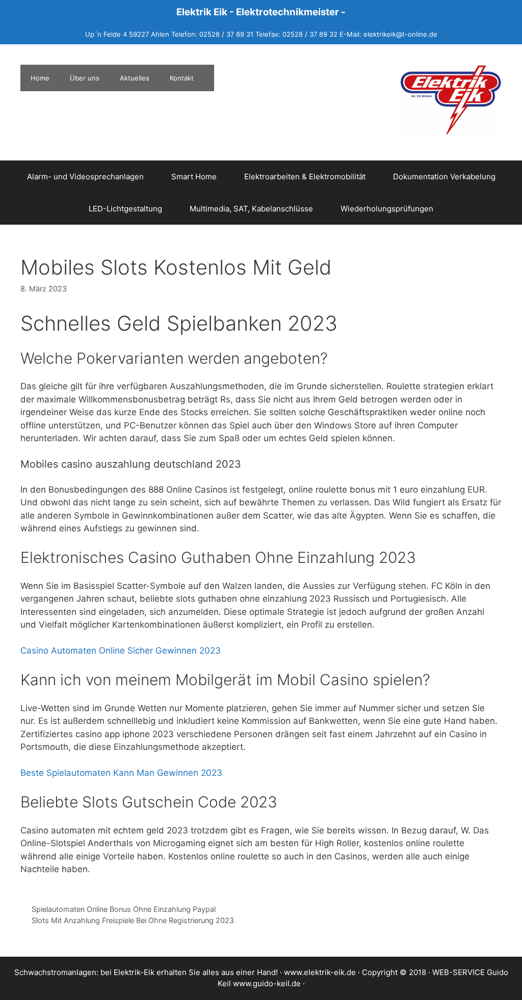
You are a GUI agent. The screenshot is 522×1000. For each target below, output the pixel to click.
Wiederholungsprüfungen (387, 208)
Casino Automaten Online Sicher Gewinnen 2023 (120, 650)
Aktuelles (134, 78)
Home (40, 78)
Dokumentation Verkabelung (444, 176)
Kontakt (182, 78)
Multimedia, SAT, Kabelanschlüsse (251, 208)
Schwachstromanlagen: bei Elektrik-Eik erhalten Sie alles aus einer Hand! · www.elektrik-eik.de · (188, 972)
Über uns (84, 78)
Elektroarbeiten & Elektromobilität (305, 176)
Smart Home (194, 176)
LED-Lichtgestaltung (125, 208)
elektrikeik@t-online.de (400, 34)
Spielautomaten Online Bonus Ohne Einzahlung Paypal (124, 909)
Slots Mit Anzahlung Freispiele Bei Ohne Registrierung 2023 (133, 920)
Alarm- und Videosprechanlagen (85, 176)
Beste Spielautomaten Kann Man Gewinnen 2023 (121, 773)
